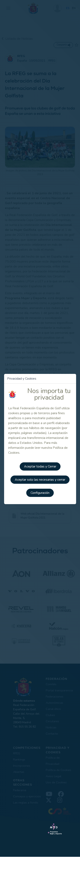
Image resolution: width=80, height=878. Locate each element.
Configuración (40, 493)
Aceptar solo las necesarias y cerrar (40, 479)
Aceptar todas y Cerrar (40, 466)
